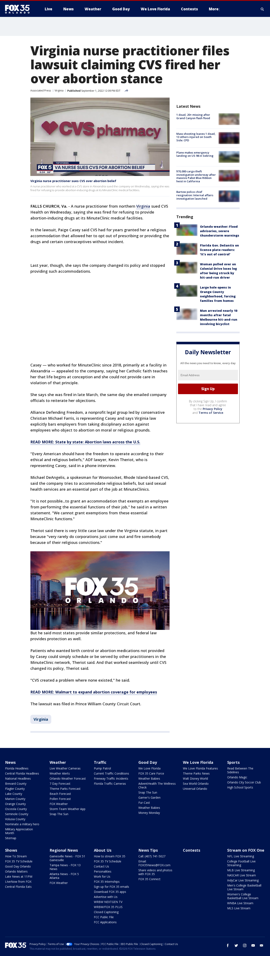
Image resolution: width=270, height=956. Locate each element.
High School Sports (240, 787)
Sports (233, 762)
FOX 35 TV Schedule (18, 861)
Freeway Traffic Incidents (111, 778)
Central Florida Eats (18, 887)
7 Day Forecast (60, 784)
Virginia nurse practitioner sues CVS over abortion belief (73, 181)
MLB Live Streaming (241, 870)
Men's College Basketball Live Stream (244, 887)
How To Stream (16, 856)
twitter (236, 945)
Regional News (64, 850)
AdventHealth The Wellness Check (157, 785)
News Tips (148, 850)
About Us (102, 850)
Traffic (100, 762)
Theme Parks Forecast (65, 789)
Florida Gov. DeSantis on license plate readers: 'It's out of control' (219, 249)
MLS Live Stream (238, 908)
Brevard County (15, 784)
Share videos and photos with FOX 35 (155, 872)
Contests (191, 850)
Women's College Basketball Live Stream (242, 896)
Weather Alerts (60, 773)
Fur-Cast (144, 803)
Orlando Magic (237, 777)
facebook (227, 945)
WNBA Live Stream (240, 903)
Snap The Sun (59, 814)
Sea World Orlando (196, 784)
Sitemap (10, 838)
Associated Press (40, 90)
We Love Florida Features (200, 768)
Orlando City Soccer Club (244, 782)
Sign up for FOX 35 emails (111, 887)
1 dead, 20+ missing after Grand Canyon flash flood (193, 116)
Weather (58, 762)
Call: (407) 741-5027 (151, 856)
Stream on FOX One (245, 850)
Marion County (15, 799)
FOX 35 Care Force (151, 773)
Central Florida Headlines (22, 773)
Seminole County (16, 814)
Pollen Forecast (60, 799)
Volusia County (15, 819)
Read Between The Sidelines (240, 770)
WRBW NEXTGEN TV (108, 902)
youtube (253, 945)
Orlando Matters (16, 871)
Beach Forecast (60, 794)
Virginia (59, 90)
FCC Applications (105, 922)
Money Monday (149, 813)
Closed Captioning (106, 912)
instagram (244, 945)
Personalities (102, 871)
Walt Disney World (195, 778)
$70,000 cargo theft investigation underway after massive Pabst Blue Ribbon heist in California (196, 176)
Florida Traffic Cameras (110, 784)
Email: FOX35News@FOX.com (154, 863)
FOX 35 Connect (149, 879)
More (214, 9)
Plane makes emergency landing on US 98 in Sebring (194, 154)
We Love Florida (149, 768)
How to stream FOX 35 (109, 856)
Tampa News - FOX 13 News (65, 867)
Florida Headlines (16, 768)
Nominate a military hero (22, 824)
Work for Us (102, 876)
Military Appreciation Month (19, 831)
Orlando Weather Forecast (68, 778)
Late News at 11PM (18, 876)
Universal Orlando (195, 789)
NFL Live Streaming (240, 856)
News (10, 762)
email (261, 945)
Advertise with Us (105, 897)
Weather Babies (149, 778)
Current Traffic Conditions (111, 773)
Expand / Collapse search (262, 9)
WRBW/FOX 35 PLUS (108, 907)
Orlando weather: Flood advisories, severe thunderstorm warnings (219, 230)
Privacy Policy (212, 409)
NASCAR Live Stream (241, 875)
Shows (11, 850)
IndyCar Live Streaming (243, 880)
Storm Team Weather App (67, 809)
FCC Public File (104, 917)
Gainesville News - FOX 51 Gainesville (67, 858)
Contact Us (101, 866)
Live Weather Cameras (65, 768)
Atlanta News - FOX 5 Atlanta (64, 876)
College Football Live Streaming (241, 863)
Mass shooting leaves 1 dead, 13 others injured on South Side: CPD (196, 137)
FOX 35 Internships (107, 882)
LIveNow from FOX (18, 882)
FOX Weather (59, 804)
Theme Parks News (196, 773)
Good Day (147, 762)
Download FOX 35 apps (110, 892)
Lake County (13, 794)
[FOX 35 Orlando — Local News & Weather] (19, 9)
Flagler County (15, 789)
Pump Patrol (102, 768)
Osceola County (16, 809)
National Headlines (18, 778)
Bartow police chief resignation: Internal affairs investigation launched (194, 195)
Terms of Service (210, 412)
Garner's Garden (149, 797)
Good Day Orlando (18, 866)
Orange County (15, 804)
